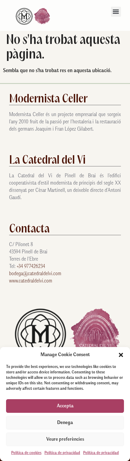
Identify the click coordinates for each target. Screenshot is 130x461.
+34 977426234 (31, 266)
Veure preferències (65, 439)
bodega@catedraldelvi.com (35, 273)
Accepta (65, 406)
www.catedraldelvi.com (30, 281)
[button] (121, 355)
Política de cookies (26, 453)
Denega (65, 422)
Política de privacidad (62, 453)
